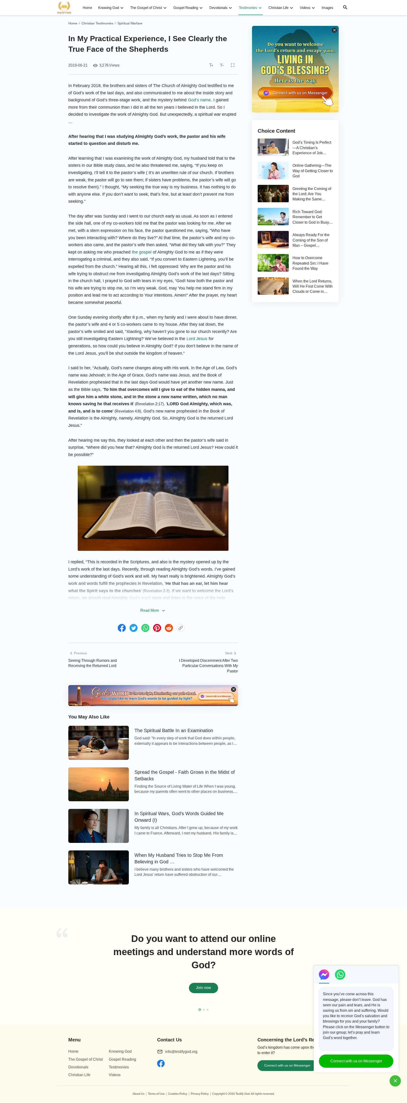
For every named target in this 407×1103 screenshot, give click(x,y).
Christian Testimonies (97, 23)
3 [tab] (207, 1010)
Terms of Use (156, 1093)
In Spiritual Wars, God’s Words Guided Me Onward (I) (179, 817)
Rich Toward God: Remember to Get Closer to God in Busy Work (311, 217)
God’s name (199, 100)
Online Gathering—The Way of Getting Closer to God (313, 170)
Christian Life (279, 8)
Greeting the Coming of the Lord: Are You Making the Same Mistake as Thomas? (312, 194)
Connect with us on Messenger (287, 1065)
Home (87, 8)
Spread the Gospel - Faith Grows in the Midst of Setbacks (184, 775)
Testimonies (248, 8)
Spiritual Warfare (130, 23)
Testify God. (243, 1093)
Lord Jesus (197, 338)
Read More (149, 610)
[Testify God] (66, 7)
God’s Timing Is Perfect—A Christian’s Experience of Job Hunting (312, 148)
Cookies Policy (177, 1093)
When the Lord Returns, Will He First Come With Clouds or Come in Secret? (313, 286)
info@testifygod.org (181, 1052)
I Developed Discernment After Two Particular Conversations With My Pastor (208, 666)
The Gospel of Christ (146, 8)
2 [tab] (204, 1010)
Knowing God (108, 8)
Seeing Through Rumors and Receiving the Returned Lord (92, 663)
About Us (138, 1093)
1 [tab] (200, 1009)
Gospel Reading (185, 8)
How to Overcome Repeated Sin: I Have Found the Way (310, 263)
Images (327, 8)
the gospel (141, 252)
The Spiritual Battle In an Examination (173, 730)
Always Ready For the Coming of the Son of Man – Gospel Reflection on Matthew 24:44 (311, 240)
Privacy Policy (200, 1093)
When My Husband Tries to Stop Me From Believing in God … (178, 858)
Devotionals (218, 8)
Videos (305, 8)
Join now (203, 988)
